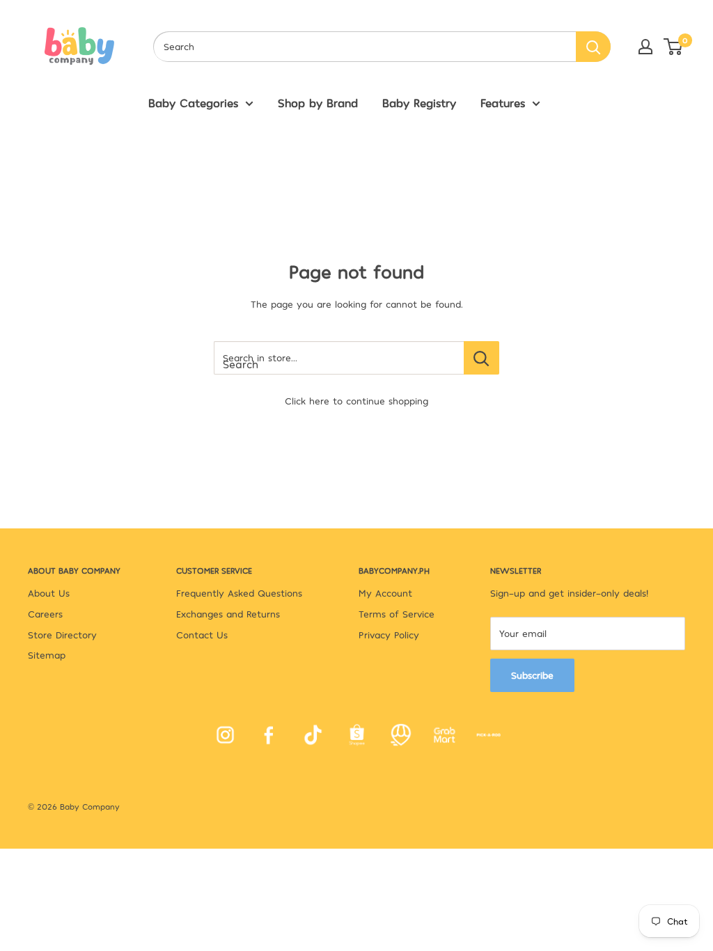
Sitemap (46, 655)
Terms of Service (396, 614)
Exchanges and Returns (228, 614)
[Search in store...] (481, 358)
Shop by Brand (318, 102)
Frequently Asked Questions (239, 593)
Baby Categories (193, 102)
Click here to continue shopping (356, 401)
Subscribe (532, 675)
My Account (385, 593)
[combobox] (364, 46)
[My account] (645, 46)
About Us (49, 593)
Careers (45, 614)
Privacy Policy (389, 634)
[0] (673, 46)
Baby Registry (419, 102)
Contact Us (202, 634)
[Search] (593, 46)
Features (502, 102)
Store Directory (62, 634)
